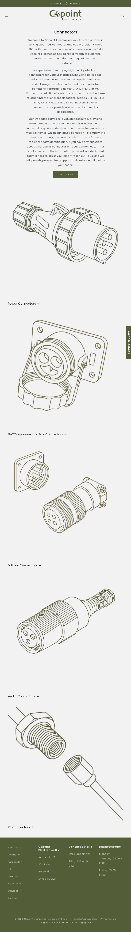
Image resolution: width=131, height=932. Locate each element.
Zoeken (12, 898)
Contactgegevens (82, 922)
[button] (6, 15)
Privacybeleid (108, 918)
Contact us (65, 174)
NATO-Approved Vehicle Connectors (35, 434)
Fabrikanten (15, 862)
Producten (14, 854)
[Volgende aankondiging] (124, 3)
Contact (13, 890)
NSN (10, 869)
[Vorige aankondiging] (6, 3)
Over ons (13, 876)
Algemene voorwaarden (55, 922)
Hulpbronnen (15, 883)
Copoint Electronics (35, 918)
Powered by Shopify (58, 918)
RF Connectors (19, 827)
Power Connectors (22, 303)
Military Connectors (23, 565)
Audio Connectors (21, 696)
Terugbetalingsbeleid (85, 918)
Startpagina (15, 847)
